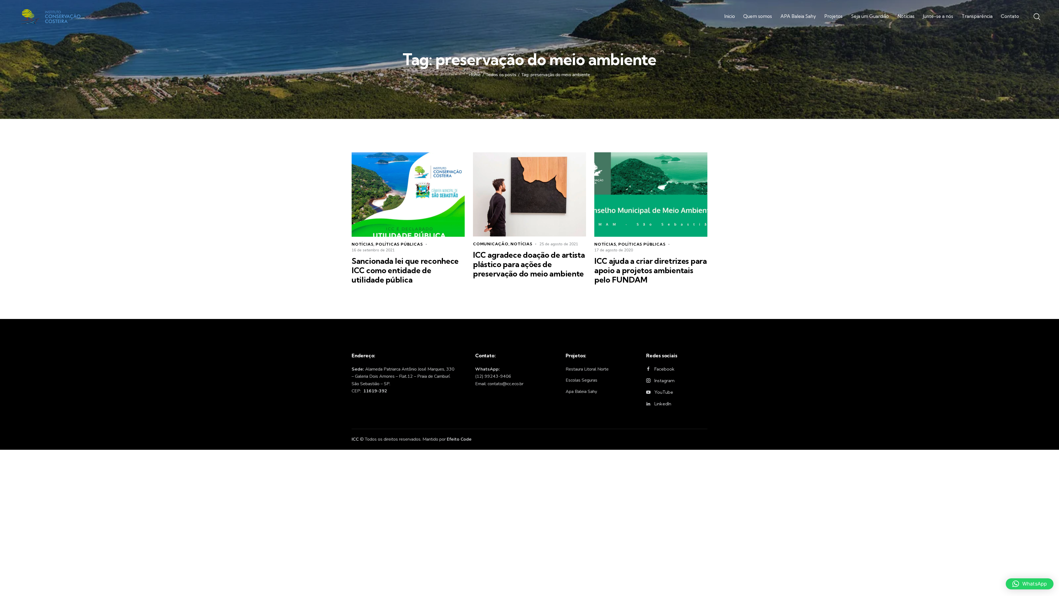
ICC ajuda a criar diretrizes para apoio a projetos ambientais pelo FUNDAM (650, 270)
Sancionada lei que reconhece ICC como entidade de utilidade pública (405, 270)
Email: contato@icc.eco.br (499, 384)
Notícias (362, 244)
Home (474, 75)
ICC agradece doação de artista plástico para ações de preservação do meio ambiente (529, 264)
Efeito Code (459, 439)
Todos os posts (501, 75)
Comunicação (491, 243)
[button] (1029, 583)
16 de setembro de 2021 (373, 250)
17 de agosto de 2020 (613, 250)
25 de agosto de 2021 (558, 244)
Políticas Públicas (399, 244)
